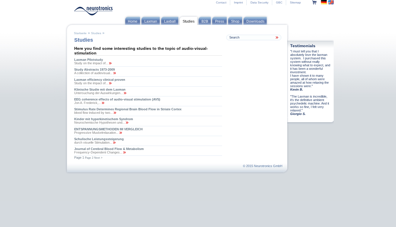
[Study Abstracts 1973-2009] (114, 73)
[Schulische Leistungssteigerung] (114, 142)
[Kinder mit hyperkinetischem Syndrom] (126, 122)
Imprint (238, 2)
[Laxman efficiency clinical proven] (110, 83)
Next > (98, 157)
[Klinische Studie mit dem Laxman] (124, 93)
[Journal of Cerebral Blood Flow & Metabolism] (124, 152)
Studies (96, 33)
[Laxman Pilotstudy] (110, 63)
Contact (221, 2)
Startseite (80, 33)
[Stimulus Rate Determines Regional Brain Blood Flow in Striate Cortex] (114, 112)
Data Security (259, 2)
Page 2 (89, 157)
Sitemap (295, 2)
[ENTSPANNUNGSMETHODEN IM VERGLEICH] (120, 132)
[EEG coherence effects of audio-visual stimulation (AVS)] (102, 103)
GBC (279, 2)
